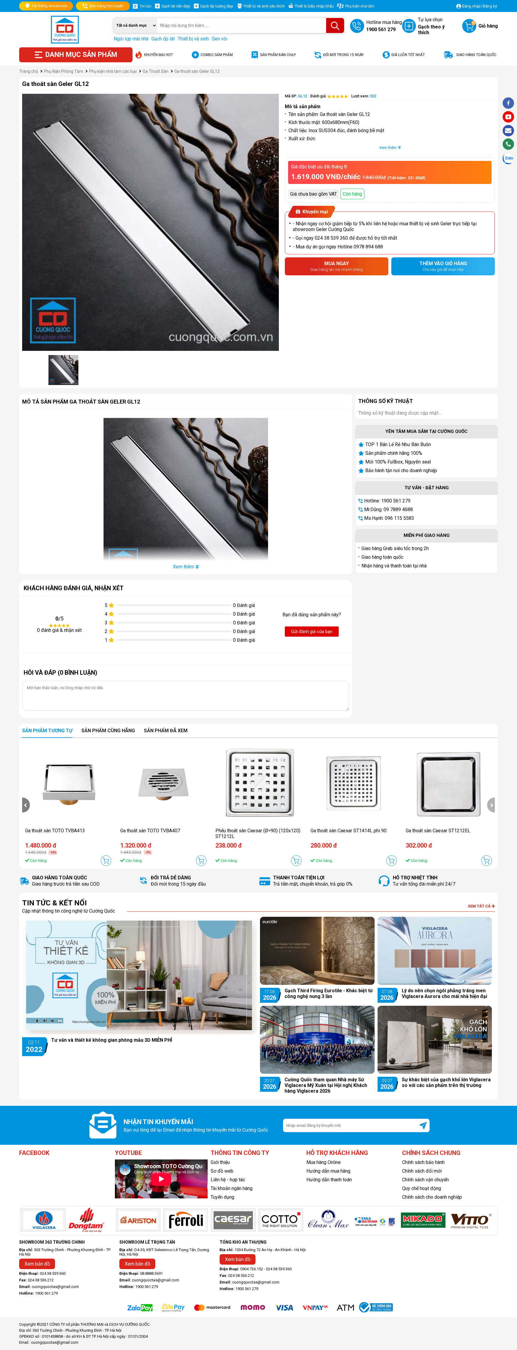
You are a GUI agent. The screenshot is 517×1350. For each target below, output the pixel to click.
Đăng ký (490, 6)
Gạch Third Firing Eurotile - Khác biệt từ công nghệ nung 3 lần (329, 993)
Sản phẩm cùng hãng (108, 730)
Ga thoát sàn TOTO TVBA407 (150, 830)
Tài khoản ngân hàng (232, 1188)
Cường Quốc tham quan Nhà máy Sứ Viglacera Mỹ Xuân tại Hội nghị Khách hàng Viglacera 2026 (326, 1085)
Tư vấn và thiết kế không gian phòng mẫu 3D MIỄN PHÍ (111, 1040)
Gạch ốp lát (163, 39)
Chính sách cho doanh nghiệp (432, 1197)
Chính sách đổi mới (422, 1171)
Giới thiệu (220, 1162)
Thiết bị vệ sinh (193, 39)
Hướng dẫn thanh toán (329, 1180)
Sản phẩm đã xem (166, 730)
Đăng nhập (471, 6)
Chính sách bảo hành (423, 1162)
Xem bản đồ (37, 1264)
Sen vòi (219, 39)
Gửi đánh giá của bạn (311, 631)
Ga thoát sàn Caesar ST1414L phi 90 (349, 830)
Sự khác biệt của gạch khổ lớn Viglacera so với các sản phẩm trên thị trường (446, 1082)
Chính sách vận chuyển (425, 1180)
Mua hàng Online (323, 1162)
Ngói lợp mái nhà (131, 39)
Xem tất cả (480, 906)
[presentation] (26, 805)
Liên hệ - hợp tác (228, 1180)
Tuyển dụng (222, 1197)
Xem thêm (388, 147)
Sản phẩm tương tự (47, 730)
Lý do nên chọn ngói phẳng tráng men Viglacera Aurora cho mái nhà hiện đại (444, 993)
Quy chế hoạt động (421, 1188)
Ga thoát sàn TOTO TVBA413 (55, 830)
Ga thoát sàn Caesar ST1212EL (438, 830)
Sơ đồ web (222, 1171)
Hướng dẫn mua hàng (328, 1171)
